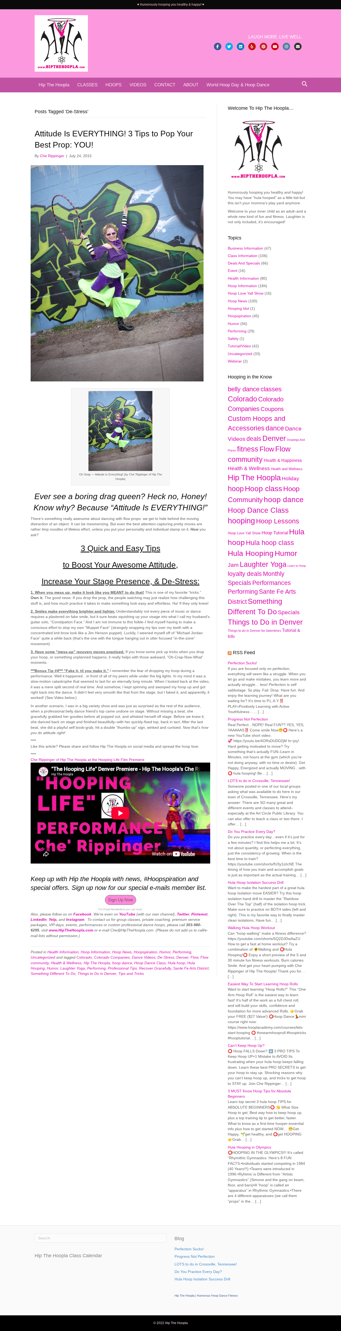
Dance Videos (143, 957)
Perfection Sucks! (242, 663)
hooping (241, 520)
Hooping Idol (238, 308)
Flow (194, 957)
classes (271, 389)
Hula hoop (176, 963)
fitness (247, 449)
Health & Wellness (66, 963)
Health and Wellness (287, 469)
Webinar (235, 361)
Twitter (183, 914)
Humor (164, 952)
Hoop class (263, 489)
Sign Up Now (120, 900)
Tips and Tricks (131, 973)
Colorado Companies (112, 957)
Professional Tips (122, 968)
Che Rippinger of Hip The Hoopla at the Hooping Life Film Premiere (87, 760)
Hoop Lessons (277, 521)
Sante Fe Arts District (191, 968)
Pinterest (199, 914)
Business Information (245, 248)
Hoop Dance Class (150, 963)
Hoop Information (95, 952)
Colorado (84, 957)
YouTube (127, 914)
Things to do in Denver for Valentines (254, 631)
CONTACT (164, 84)
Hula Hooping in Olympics (249, 1147)
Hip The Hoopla (54, 84)
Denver (182, 957)
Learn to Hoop (296, 565)
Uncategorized (43, 957)
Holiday (290, 478)
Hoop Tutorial (275, 532)
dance (275, 428)
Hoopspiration (145, 952)
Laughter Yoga (72, 968)
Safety (233, 338)
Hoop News (122, 952)
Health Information (63, 952)
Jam (233, 565)
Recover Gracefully (155, 968)
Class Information (242, 256)
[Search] (303, 84)
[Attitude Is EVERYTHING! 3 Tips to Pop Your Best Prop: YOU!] (117, 273)
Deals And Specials (244, 263)
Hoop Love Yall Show (245, 293)
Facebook (82, 914)
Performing (182, 952)
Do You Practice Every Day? (251, 831)
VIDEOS (137, 84)
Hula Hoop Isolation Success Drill (255, 882)
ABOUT (190, 84)
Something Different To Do (53, 973)
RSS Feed (244, 652)
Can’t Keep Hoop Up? (246, 1045)
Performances (271, 583)
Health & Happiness (283, 460)
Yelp (52, 919)
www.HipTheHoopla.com (71, 930)
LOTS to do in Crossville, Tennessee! (259, 781)
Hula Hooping (251, 553)
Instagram (75, 919)
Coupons (272, 409)
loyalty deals (245, 573)
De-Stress (165, 957)
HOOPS (113, 84)
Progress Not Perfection (248, 719)
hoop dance (122, 963)
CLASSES (87, 84)
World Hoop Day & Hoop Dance (237, 84)
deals (253, 438)
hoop (236, 489)
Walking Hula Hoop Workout (251, 928)
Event (232, 270)
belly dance (243, 389)
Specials (289, 612)
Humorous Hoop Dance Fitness (217, 1295)
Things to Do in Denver (97, 973)
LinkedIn (39, 919)
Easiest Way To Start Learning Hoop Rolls (263, 984)
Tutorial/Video (239, 346)
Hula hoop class (270, 542)
